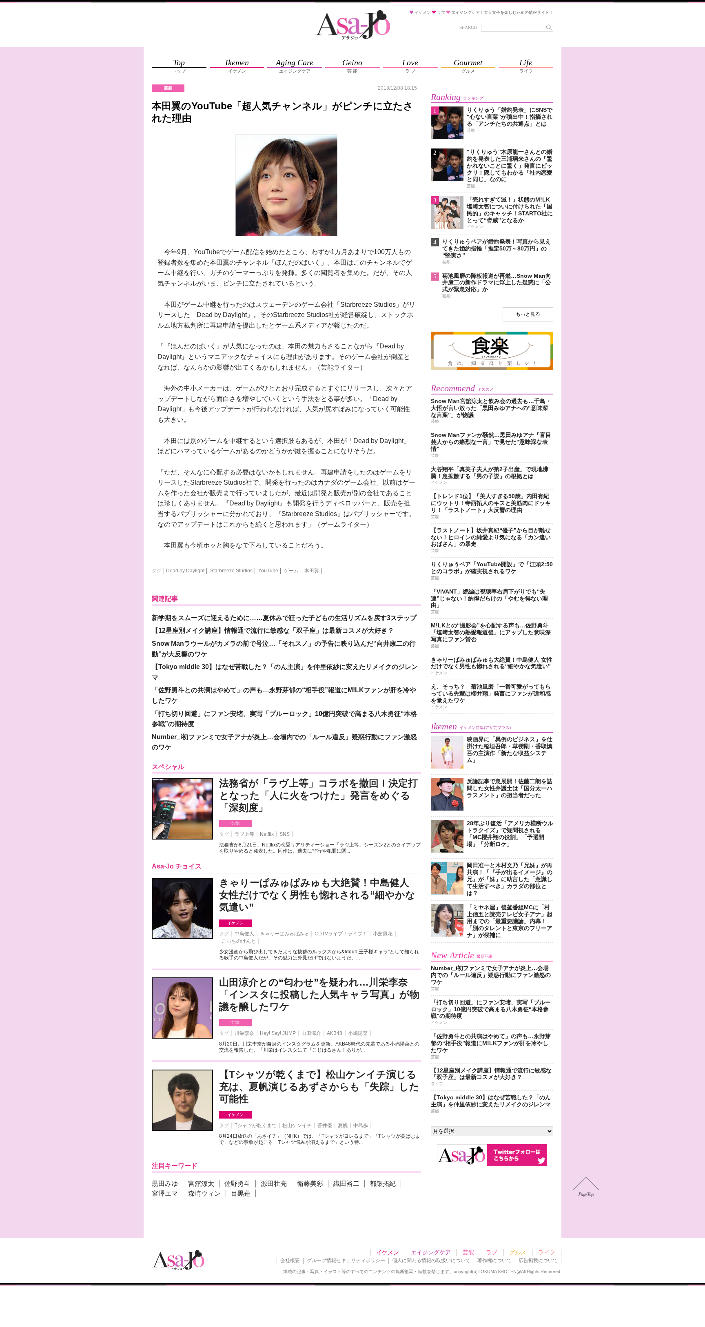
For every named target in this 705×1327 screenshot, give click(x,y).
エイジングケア (431, 1252)
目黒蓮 (241, 1193)
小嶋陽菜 (358, 1033)
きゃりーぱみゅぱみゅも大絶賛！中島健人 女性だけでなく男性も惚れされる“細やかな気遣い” (317, 895)
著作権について (494, 1260)
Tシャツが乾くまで (256, 1125)
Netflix (267, 834)
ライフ (546, 1252)
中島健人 (244, 934)
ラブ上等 (244, 834)
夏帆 (343, 1125)
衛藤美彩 (310, 1183)
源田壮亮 (274, 1183)
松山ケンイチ (297, 1125)
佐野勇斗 (237, 1183)
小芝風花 (382, 934)
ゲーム (291, 571)
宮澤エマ (165, 1193)
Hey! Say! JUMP (278, 1033)
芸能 (235, 823)
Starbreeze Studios (231, 571)
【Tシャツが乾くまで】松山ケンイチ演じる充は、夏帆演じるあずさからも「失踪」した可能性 (319, 1086)
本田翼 (311, 571)
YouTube (268, 571)
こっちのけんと (239, 941)
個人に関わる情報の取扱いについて (431, 1260)
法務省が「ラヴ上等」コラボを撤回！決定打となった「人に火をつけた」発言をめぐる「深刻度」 (318, 795)
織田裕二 (346, 1183)
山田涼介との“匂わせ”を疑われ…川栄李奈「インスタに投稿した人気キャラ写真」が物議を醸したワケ (319, 994)
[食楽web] (492, 368)
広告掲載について (538, 1260)
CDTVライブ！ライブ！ (341, 934)
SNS (284, 834)
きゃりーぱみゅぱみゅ (284, 934)
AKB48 (334, 1033)
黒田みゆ (165, 1183)
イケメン (235, 923)
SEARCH (468, 27)
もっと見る (528, 314)
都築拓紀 (383, 1183)
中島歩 (360, 1125)
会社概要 (290, 1260)
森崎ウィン (204, 1193)
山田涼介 (311, 1033)
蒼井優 (324, 1125)
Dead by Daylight (185, 571)
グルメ (517, 1252)
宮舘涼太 (201, 1183)
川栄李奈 (244, 1033)
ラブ (491, 1252)
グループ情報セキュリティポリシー (346, 1260)
